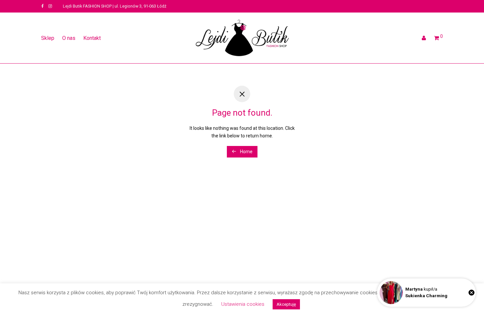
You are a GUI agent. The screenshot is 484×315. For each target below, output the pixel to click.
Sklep (47, 38)
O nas (68, 38)
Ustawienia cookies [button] (242, 304)
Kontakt (92, 38)
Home (246, 151)
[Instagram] (50, 6)
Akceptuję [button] (286, 304)
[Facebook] (42, 6)
